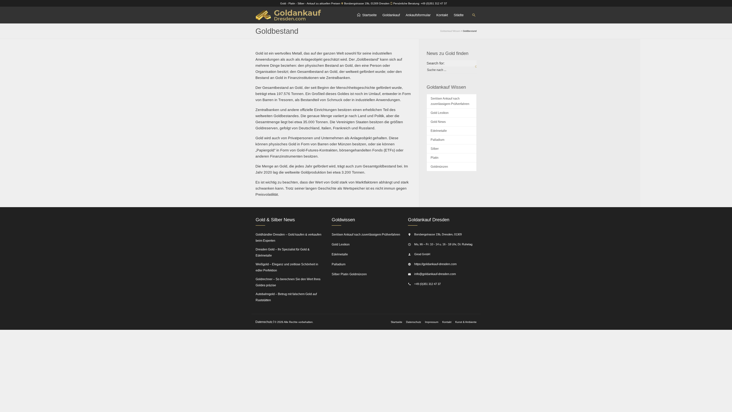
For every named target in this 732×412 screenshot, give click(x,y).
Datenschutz (413, 321)
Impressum (431, 321)
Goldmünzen (439, 166)
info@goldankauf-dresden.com (435, 274)
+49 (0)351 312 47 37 (434, 3)
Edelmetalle (439, 130)
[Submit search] (474, 67)
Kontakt (446, 321)
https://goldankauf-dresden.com (435, 264)
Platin (434, 157)
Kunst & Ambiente (466, 321)
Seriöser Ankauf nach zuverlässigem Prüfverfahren (450, 101)
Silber (435, 148)
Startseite (396, 321)
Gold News (438, 121)
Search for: (436, 63)
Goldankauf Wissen (450, 31)
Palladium (437, 139)
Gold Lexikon (440, 112)
